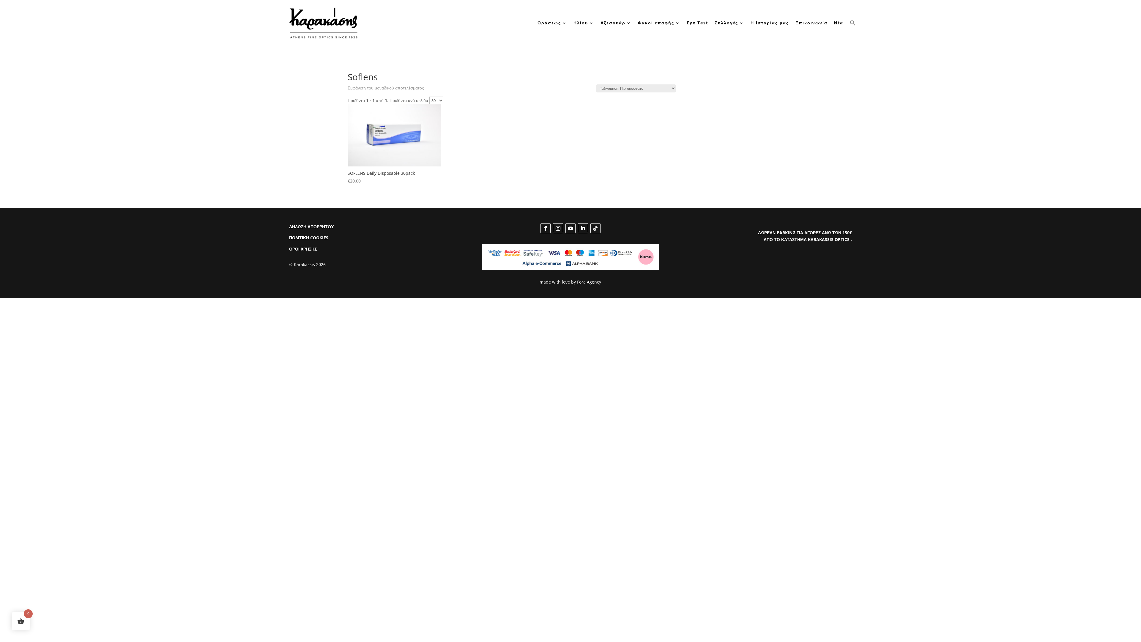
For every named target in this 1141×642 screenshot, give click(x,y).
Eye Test (697, 23)
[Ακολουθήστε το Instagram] (558, 228)
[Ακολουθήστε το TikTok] (595, 228)
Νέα (838, 23)
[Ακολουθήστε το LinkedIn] (583, 228)
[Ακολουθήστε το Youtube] (570, 228)
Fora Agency (589, 282)
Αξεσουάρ (613, 23)
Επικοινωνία (811, 23)
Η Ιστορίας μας (770, 23)
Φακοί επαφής (656, 23)
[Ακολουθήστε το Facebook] (545, 228)
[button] (853, 23)
